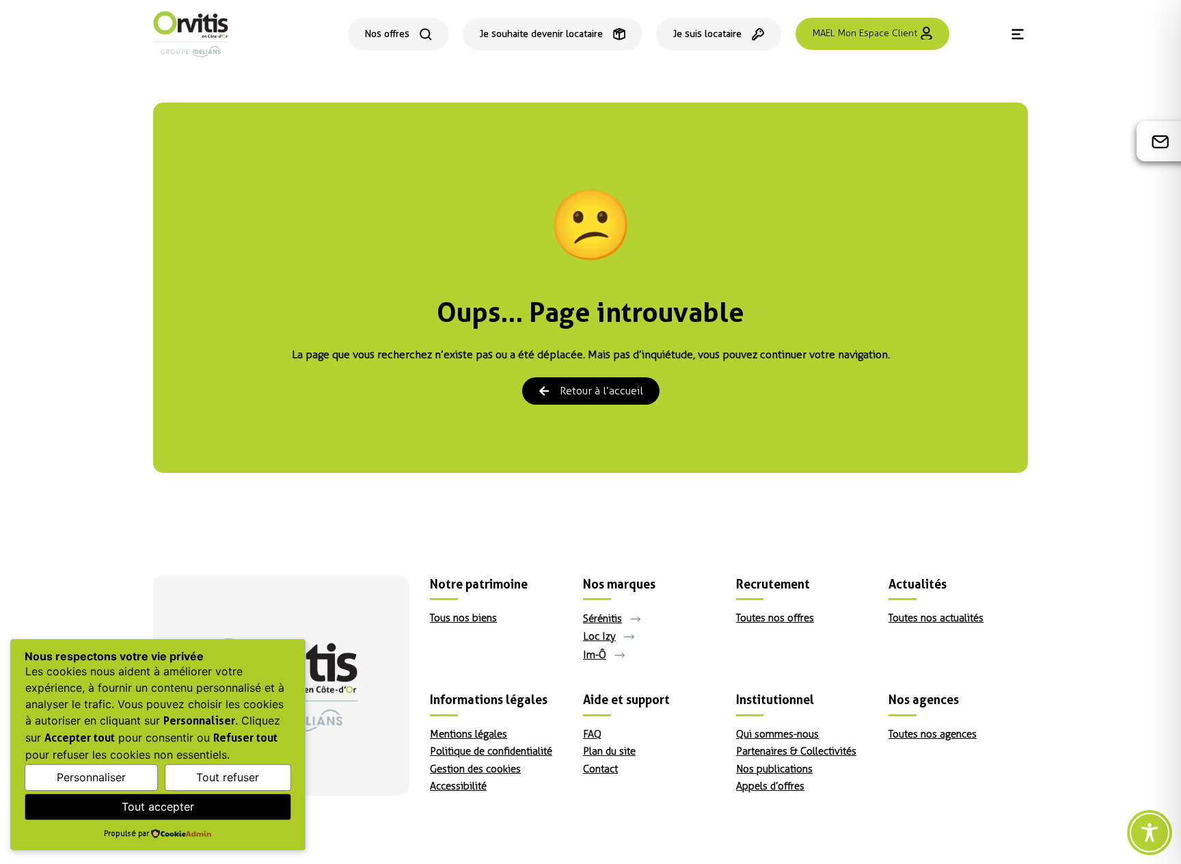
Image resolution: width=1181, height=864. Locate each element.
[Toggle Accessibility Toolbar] (1149, 832)
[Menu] (1017, 34)
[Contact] (1160, 141)
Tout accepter (158, 806)
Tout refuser (227, 777)
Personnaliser (91, 777)
